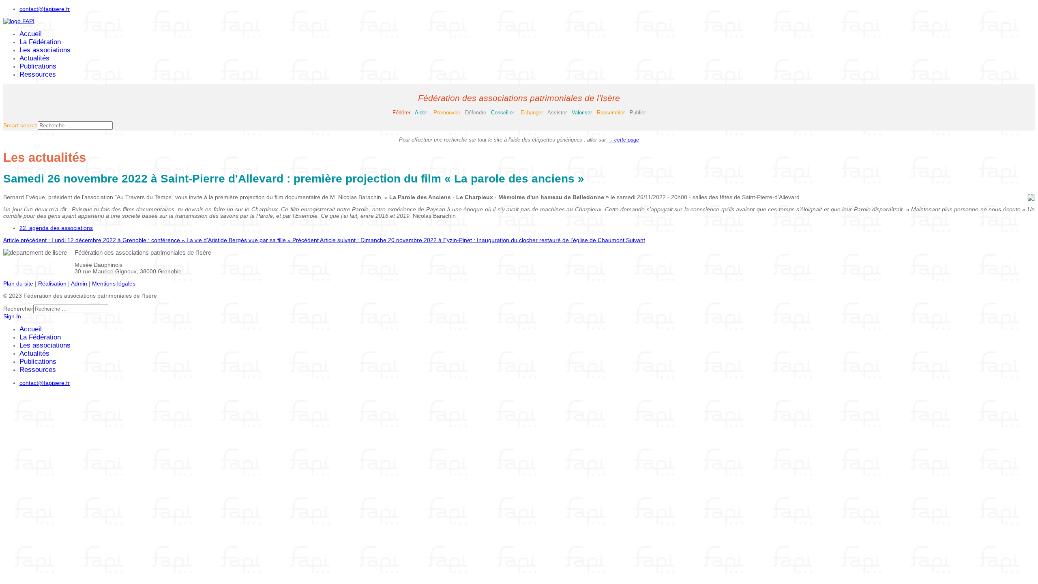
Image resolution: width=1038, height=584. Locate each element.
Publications (37, 66)
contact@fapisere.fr (44, 9)
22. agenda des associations (56, 228)
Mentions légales (113, 283)
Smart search (20, 125)
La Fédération (40, 42)
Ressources (37, 74)
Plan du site (18, 283)
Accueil (30, 34)
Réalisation (52, 283)
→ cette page (623, 140)
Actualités (34, 58)
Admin (79, 283)
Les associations (45, 50)
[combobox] (75, 125)
